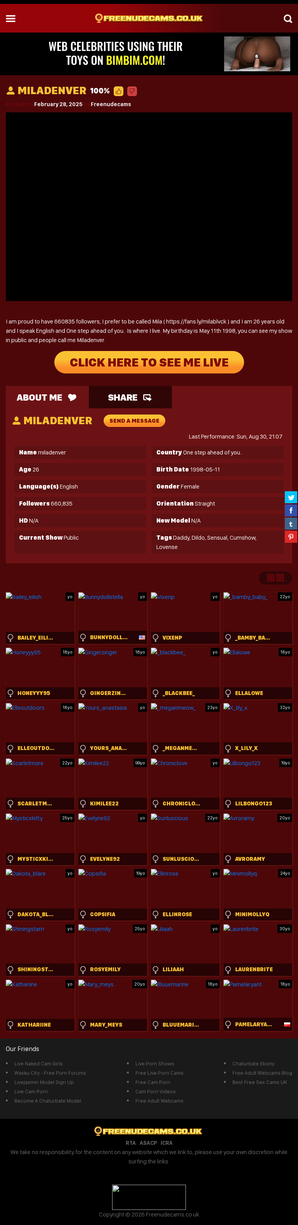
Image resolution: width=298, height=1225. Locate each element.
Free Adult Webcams (159, 1101)
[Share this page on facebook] (291, 510)
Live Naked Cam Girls (38, 1063)
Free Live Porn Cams (159, 1073)
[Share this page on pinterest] (291, 536)
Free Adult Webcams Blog (262, 1073)
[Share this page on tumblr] (291, 523)
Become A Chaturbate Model (47, 1101)
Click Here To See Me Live (149, 362)
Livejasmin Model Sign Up (44, 1082)
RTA (131, 1143)
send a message (134, 420)
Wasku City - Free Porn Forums (50, 1073)
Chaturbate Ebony (253, 1063)
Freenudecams (111, 104)
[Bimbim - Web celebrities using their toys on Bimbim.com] (149, 53)
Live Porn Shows (154, 1063)
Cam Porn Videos (155, 1091)
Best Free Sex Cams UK (259, 1082)
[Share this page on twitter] (291, 497)
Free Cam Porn (152, 1082)
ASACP (148, 1143)
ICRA (167, 1143)
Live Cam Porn (31, 1091)
